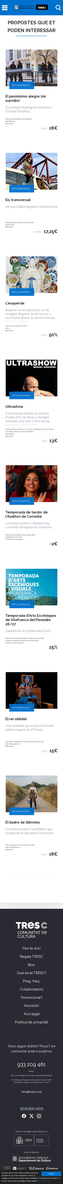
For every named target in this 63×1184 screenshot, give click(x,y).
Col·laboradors (31, 989)
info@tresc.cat (32, 1091)
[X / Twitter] (31, 1116)
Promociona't (31, 997)
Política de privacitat (31, 1022)
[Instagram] (39, 1116)
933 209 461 (31, 1064)
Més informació (44, 1181)
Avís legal (32, 1014)
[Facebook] (24, 1116)
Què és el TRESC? (31, 973)
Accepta (51, 1174)
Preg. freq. (31, 981)
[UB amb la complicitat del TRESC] (31, 7)
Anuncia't (31, 1006)
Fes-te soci (32, 948)
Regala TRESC (31, 956)
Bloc (31, 965)
